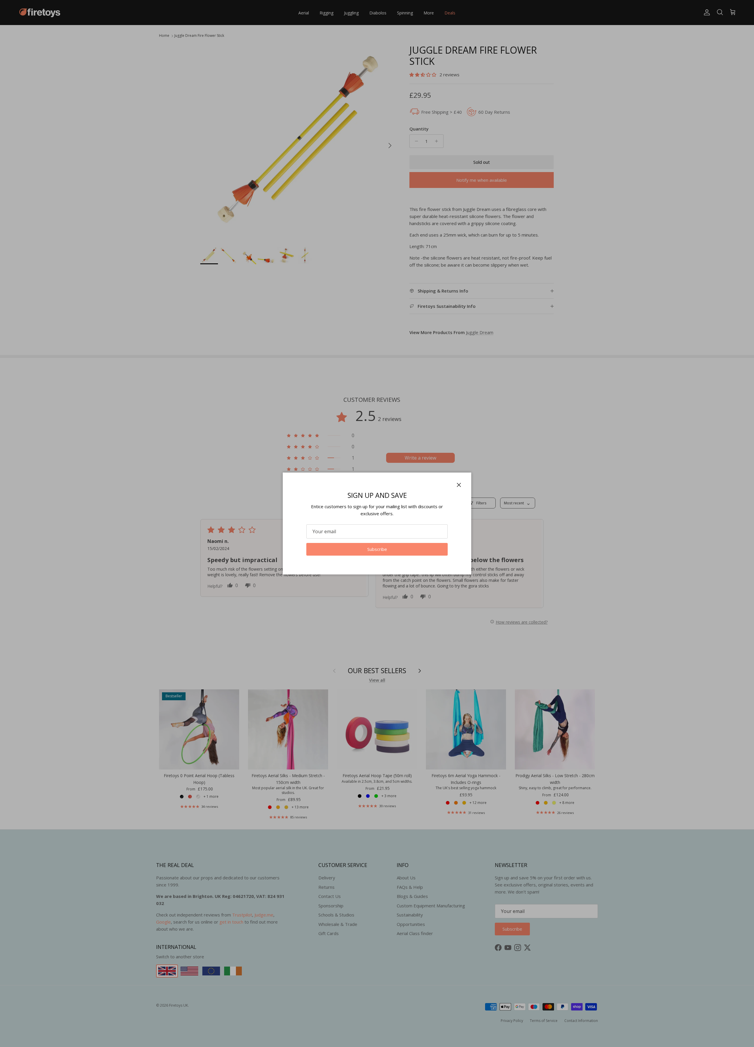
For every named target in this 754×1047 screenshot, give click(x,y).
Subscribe (377, 549)
